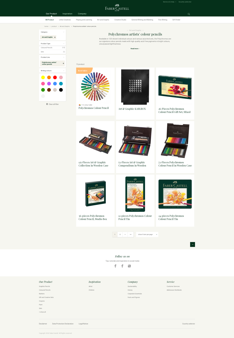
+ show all (42, 312)
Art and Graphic (103, 20)
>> (131, 234)
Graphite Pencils (44, 286)
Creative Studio (120, 20)
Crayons (42, 301)
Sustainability (132, 286)
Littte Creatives (65, 20)
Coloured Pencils (53, 48)
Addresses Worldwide (174, 290)
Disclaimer (43, 324)
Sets (53, 52)
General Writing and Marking (142, 20)
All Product (49, 20)
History (130, 290)
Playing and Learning (84, 20)
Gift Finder (176, 20)
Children (91, 290)
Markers (41, 293)
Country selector (185, 2)
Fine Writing (162, 20)
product (54, 26)
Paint (40, 304)
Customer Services (173, 286)
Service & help (168, 2)
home (46, 26)
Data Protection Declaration (62, 324)
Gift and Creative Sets (46, 297)
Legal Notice (83, 324)
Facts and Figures (134, 297)
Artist (90, 286)
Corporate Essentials (135, 293)
